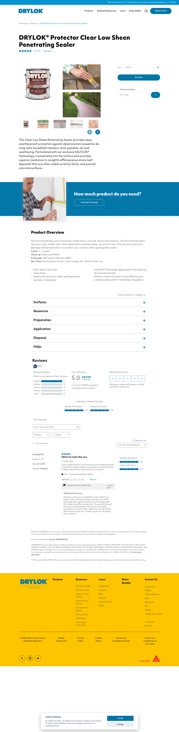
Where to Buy (161, 11)
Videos (102, 598)
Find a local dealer (127, 90)
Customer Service (149, 624)
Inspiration (104, 586)
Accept (120, 718)
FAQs (101, 606)
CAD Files (80, 618)
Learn (123, 11)
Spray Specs (82, 615)
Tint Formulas (82, 590)
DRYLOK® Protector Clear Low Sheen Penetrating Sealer (63, 24)
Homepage (23, 24)
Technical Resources (107, 11)
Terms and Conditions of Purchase (150, 641)
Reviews (48, 51)
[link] (30, 51)
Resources (81, 580)
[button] (89, 132)
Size (119, 67)
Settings (120, 724)
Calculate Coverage (89, 202)
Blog (101, 594)
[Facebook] (22, 658)
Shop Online (135, 11)
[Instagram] (30, 658)
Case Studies (105, 602)
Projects (102, 590)
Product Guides (83, 586)
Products (89, 11)
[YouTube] (38, 658)
